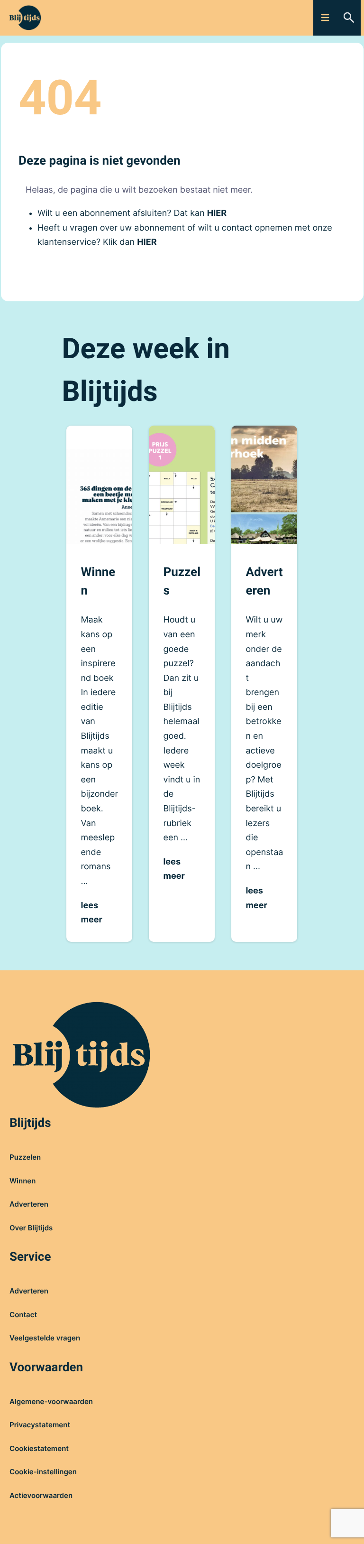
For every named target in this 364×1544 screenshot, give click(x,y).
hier (217, 213)
